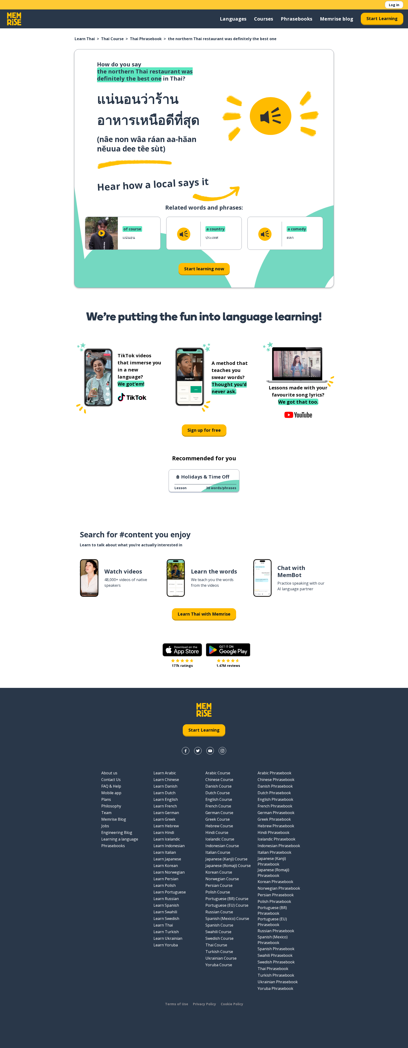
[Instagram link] (222, 751)
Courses (263, 19)
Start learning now (204, 269)
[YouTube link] (210, 751)
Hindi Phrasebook (273, 832)
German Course (219, 812)
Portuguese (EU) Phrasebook (272, 921)
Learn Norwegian (169, 872)
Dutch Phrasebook (274, 792)
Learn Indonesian (169, 845)
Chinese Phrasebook (276, 779)
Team (106, 812)
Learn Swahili (165, 911)
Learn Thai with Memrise (204, 614)
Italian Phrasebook (274, 852)
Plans (106, 799)
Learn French (165, 806)
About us (109, 773)
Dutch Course (217, 792)
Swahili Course (218, 931)
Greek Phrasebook (274, 819)
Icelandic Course (219, 839)
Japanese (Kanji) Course (226, 859)
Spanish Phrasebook (276, 948)
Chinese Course (219, 779)
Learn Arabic (164, 773)
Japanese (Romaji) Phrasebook (273, 872)
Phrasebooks (296, 19)
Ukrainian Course (221, 958)
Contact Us (111, 779)
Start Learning (382, 18)
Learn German (166, 812)
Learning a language (119, 839)
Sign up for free (204, 430)
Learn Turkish (166, 931)
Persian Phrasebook (276, 894)
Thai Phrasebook (146, 38)
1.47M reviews (228, 665)
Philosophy (111, 806)
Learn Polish (164, 885)
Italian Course (217, 852)
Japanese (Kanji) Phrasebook (272, 861)
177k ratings (182, 665)
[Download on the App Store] (182, 649)
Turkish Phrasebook (276, 975)
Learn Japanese (167, 859)
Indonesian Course (222, 845)
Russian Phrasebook (276, 930)
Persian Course (219, 885)
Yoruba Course (218, 964)
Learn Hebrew (166, 825)
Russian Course (219, 911)
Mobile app (111, 792)
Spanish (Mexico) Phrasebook (273, 939)
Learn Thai (85, 38)
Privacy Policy (204, 1004)
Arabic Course (217, 773)
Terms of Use (176, 1004)
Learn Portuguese (169, 892)
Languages (233, 19)
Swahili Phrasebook (275, 955)
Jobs (105, 825)
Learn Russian (166, 898)
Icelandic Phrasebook (276, 839)
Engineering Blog (116, 832)
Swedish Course (219, 938)
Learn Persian (165, 878)
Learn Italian (164, 852)
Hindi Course (216, 832)
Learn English (165, 799)
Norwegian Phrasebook (279, 888)
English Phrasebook (275, 799)
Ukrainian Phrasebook (278, 981)
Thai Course (112, 38)
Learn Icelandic (166, 839)
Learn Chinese (166, 779)
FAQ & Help (111, 786)
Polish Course (217, 892)
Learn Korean (165, 865)
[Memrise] (14, 18)
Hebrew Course (219, 825)
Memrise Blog (113, 819)
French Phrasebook (275, 806)
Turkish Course (219, 951)
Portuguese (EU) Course (226, 905)
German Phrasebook (276, 812)
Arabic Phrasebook (274, 773)
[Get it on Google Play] (228, 649)
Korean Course (218, 872)
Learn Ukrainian (167, 938)
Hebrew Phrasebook (276, 825)
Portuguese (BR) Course (226, 898)
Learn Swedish (166, 918)
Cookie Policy (232, 1004)
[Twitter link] (198, 751)
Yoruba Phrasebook (275, 988)
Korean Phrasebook (275, 881)
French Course (218, 806)
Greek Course (217, 819)
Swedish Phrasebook (276, 962)
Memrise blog (336, 19)
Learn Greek (164, 819)
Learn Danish (165, 786)
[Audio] (270, 116)
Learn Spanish (166, 905)
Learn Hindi (163, 832)
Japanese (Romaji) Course (228, 865)
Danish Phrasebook (275, 786)
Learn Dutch (164, 792)
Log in (394, 5)
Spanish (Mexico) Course (227, 918)
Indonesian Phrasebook (279, 845)
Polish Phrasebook (274, 901)
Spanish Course (219, 925)
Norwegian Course (222, 878)
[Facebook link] (185, 751)
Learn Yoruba (165, 945)
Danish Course (218, 786)
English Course (218, 799)
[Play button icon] (101, 233)
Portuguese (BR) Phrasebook (272, 910)
